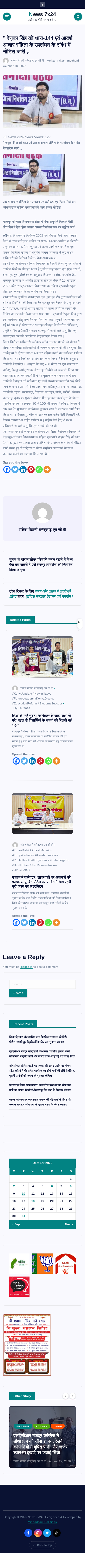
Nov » (69, 1224)
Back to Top (44, 1545)
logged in (26, 966)
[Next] (73, 1396)
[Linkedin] (23, 469)
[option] (42, 1437)
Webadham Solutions (42, 1522)
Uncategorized (28, 1420)
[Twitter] (15, 469)
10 (23, 1193)
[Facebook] (7, 469)
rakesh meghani (68, 60)
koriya (51, 60)
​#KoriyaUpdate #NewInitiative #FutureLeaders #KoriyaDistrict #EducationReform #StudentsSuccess (37, 698)
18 (33, 1201)
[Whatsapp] (39, 469)
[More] (47, 469)
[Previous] (66, 1396)
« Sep (16, 1224)
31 (23, 1216)
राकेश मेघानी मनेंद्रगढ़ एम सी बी (27, 60)
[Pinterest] (31, 469)
